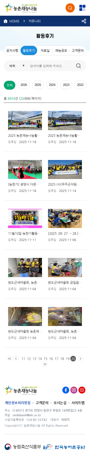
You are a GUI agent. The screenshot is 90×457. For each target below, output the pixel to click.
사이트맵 (78, 403)
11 (23, 358)
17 (56, 358)
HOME (14, 21)
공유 (84, 21)
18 (62, 358)
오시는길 (60, 403)
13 (34, 358)
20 (73, 358)
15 (45, 358)
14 (40, 358)
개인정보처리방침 (17, 403)
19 (67, 358)
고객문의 (42, 403)
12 (29, 358)
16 (51, 358)
